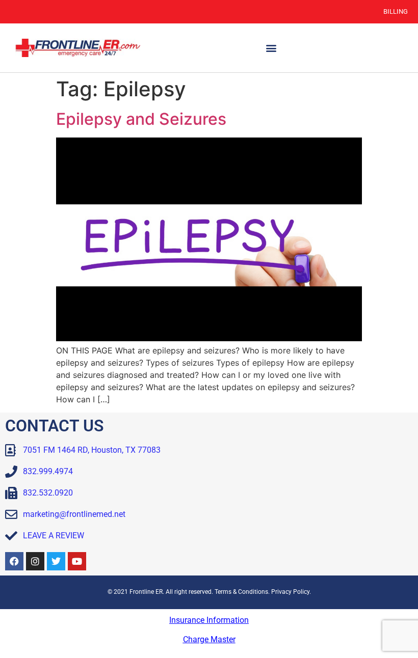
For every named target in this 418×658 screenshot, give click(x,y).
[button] (271, 48)
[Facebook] (14, 561)
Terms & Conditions (241, 591)
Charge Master (209, 639)
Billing (395, 11)
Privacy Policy (290, 591)
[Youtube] (77, 561)
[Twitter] (56, 561)
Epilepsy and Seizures (141, 119)
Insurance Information (209, 620)
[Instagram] (35, 561)
